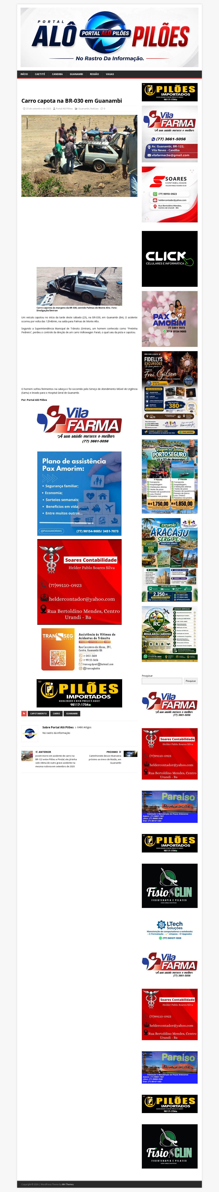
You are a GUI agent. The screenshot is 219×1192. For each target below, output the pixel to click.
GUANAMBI (76, 74)
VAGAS (110, 74)
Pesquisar (147, 675)
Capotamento (38, 713)
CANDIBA (57, 74)
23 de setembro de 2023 (38, 108)
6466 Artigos (84, 727)
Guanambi (83, 108)
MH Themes (68, 1184)
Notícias (94, 108)
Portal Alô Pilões (64, 108)
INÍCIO (24, 74)
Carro (56, 713)
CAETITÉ (40, 74)
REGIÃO (94, 74)
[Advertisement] (79, 90)
